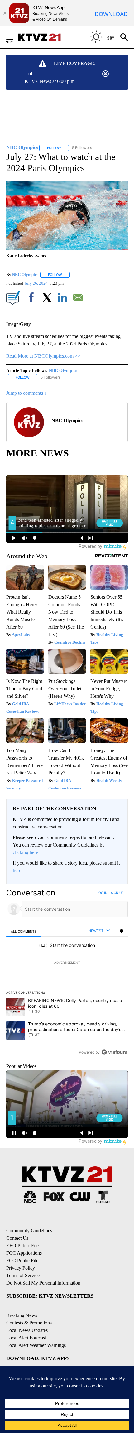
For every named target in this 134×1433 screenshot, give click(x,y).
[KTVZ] (43, 37)
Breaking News (21, 1315)
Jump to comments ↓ (26, 393)
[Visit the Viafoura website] (114, 1052)
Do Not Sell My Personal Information (43, 1283)
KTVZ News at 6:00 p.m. (50, 81)
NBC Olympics (25, 274)
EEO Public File (22, 1245)
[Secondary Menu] (14, 37)
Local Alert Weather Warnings (36, 1345)
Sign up (117, 893)
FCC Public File (22, 1260)
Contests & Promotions (29, 1322)
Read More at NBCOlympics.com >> (43, 356)
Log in (102, 893)
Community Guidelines (29, 1230)
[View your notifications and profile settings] (121, 930)
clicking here (25, 852)
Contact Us (17, 1238)
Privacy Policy (20, 1268)
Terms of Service (23, 1275)
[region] (67, 974)
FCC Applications (24, 1253)
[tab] (23, 931)
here (17, 870)
